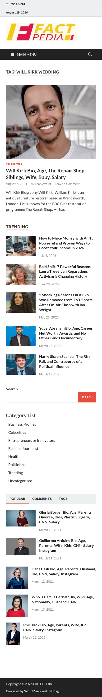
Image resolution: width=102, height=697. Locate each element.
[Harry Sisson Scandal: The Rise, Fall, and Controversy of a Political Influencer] (21, 357)
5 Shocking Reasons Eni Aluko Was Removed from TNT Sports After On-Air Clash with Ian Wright (66, 302)
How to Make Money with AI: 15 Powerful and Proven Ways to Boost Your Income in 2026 (66, 243)
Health (13, 456)
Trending (15, 472)
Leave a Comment (67, 184)
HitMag (53, 691)
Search (12, 389)
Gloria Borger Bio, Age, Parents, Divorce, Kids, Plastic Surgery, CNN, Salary (66, 517)
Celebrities (14, 164)
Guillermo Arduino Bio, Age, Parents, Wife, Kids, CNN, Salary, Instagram (67, 545)
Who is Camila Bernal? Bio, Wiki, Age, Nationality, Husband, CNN (63, 599)
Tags (63, 499)
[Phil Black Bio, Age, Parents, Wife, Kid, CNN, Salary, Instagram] (13, 625)
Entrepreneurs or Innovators (31, 440)
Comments (42, 499)
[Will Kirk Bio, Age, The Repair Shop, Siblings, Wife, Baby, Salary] (51, 122)
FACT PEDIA (42, 684)
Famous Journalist (23, 448)
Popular (17, 499)
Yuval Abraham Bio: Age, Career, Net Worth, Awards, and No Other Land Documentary (66, 333)
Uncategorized (20, 480)
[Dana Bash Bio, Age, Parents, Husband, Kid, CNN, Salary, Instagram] (17, 569)
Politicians (16, 464)
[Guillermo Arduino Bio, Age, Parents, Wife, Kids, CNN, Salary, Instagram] (21, 541)
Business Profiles (22, 424)
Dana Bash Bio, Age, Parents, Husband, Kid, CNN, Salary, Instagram (64, 571)
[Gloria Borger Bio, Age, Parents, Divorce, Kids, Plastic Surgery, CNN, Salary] (21, 512)
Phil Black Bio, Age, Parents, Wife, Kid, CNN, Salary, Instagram (55, 627)
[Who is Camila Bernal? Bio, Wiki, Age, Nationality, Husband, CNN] (17, 597)
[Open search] (90, 54)
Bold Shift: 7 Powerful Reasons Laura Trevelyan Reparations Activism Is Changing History (65, 271)
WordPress (32, 691)
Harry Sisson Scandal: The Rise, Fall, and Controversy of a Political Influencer (65, 361)
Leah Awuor (43, 184)
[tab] (17, 499)
